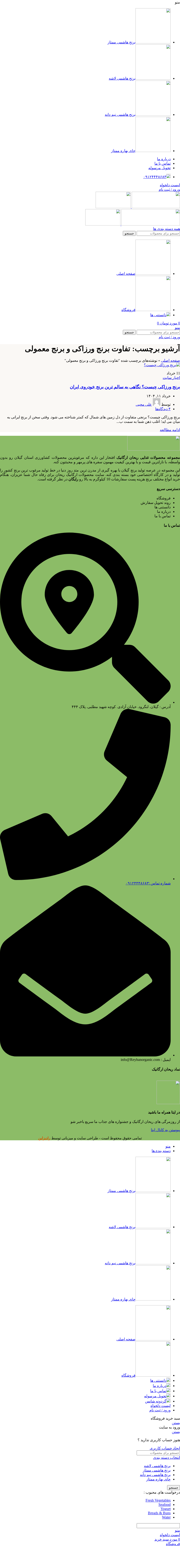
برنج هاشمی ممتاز (157, 1470)
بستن (176, 1423)
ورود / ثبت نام (160, 1410)
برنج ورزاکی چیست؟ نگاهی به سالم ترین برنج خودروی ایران (125, 386)
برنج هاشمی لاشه (157, 1466)
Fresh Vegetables (158, 1500)
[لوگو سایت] (155, 207)
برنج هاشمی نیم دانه (155, 1475)
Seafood (164, 1505)
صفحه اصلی (170, 360)
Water (166, 1517)
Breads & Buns (159, 1513)
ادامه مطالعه (170, 430)
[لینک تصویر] (153, 449)
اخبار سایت (171, 378)
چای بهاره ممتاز (158, 1479)
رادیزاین (44, 1138)
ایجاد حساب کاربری (165, 1448)
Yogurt (166, 1509)
